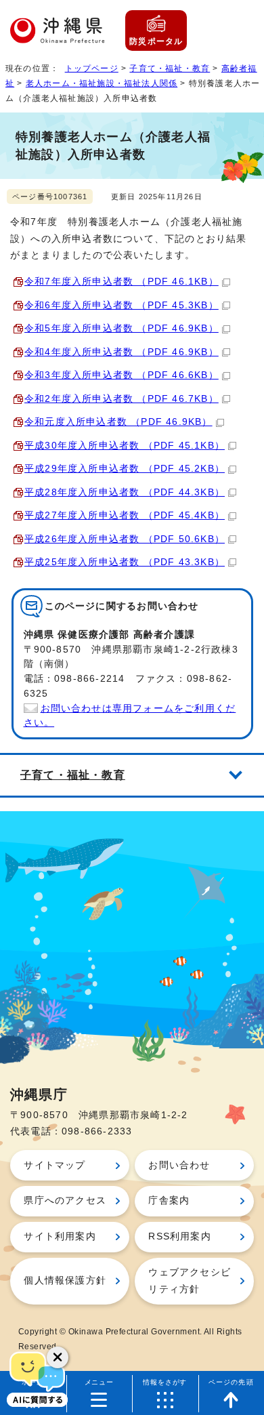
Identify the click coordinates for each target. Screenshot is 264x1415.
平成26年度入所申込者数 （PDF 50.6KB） (124, 539)
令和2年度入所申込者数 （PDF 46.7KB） (121, 399)
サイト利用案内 (59, 1236)
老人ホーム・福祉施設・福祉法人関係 (101, 83)
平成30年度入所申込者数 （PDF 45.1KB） (124, 445)
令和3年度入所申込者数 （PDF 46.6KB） (121, 375)
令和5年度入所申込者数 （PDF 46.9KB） (121, 328)
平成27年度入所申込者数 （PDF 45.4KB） (124, 515)
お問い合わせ (179, 1165)
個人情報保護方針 (65, 1280)
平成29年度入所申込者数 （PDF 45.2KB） (124, 469)
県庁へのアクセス (65, 1200)
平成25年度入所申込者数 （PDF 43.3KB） (124, 562)
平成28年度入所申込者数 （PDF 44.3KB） (124, 492)
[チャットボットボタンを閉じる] (57, 1357)
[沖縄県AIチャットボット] (37, 1377)
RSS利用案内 (179, 1236)
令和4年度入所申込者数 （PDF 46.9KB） (121, 352)
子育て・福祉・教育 (169, 68)
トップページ (91, 68)
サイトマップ (54, 1165)
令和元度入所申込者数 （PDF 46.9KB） (118, 422)
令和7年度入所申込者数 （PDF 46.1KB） (121, 281)
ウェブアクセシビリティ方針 (189, 1280)
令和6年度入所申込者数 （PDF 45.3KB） (121, 305)
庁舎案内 (169, 1200)
